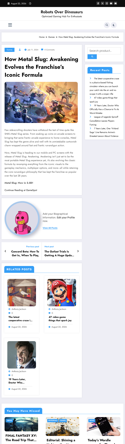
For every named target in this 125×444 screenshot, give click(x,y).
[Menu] (10, 25)
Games (9, 49)
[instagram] (106, 3)
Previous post (32, 246)
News (69, 420)
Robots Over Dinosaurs (62, 12)
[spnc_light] (114, 25)
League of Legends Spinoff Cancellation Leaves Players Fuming (104, 120)
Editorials (30, 420)
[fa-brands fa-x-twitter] (102, 3)
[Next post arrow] (78, 251)
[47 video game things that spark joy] (61, 292)
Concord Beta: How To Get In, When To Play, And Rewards (25, 253)
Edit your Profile (66, 217)
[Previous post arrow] (5, 251)
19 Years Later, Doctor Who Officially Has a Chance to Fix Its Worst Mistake (18, 381)
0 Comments (50, 49)
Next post (49, 246)
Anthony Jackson (19, 309)
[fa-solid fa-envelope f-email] (115, 3)
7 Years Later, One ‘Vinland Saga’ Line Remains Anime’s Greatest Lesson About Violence (104, 132)
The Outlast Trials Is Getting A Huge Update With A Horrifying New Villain (59, 253)
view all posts (50, 228)
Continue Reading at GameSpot (21, 190)
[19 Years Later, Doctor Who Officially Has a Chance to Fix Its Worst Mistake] (21, 354)
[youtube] (111, 3)
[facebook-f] (98, 3)
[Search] (107, 25)
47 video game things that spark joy (60, 318)
